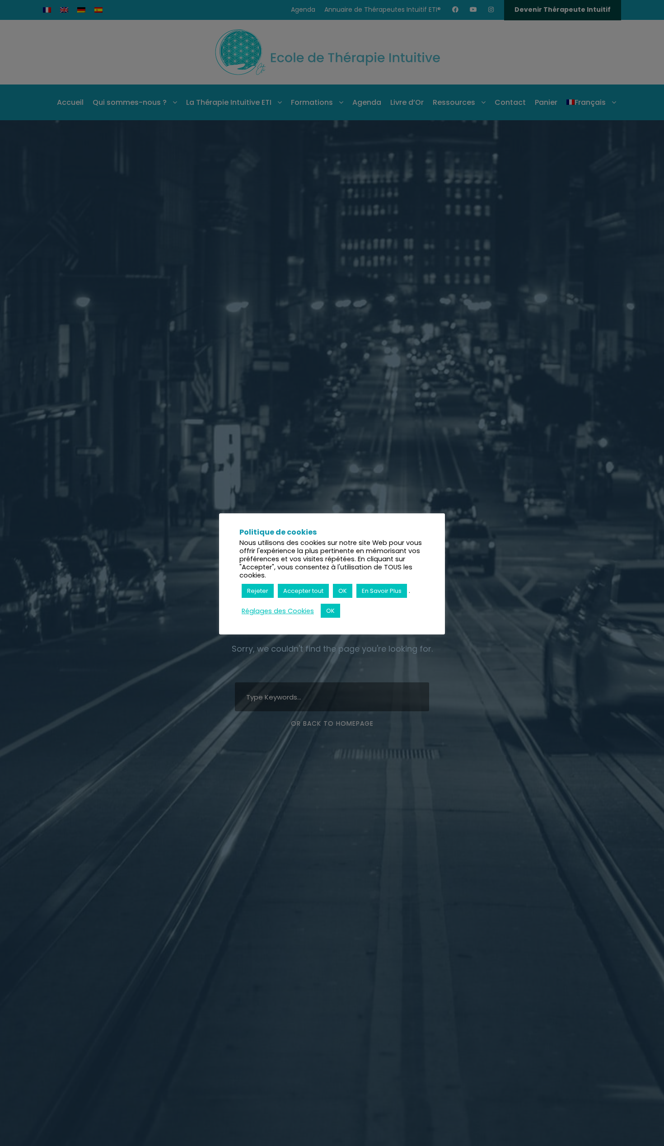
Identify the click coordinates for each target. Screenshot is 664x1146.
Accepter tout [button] (303, 591)
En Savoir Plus (382, 591)
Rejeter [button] (257, 591)
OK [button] (342, 591)
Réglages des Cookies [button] (278, 611)
